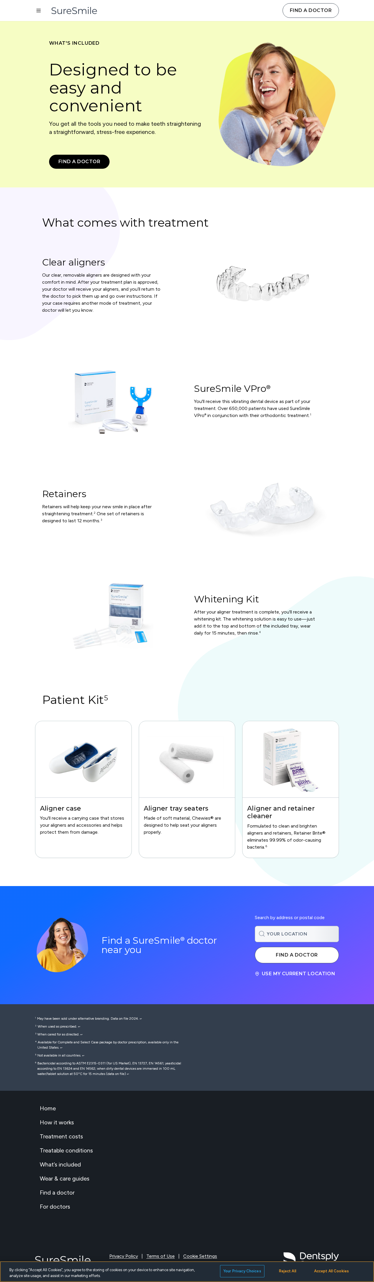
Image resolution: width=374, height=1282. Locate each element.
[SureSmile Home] (77, 10)
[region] (187, 789)
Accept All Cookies (331, 1271)
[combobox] (297, 934)
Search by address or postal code (290, 917)
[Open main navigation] (38, 10)
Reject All (287, 1271)
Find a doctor (311, 10)
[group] (83, 789)
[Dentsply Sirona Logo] (311, 1260)
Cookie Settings (200, 1256)
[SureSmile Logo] (63, 1260)
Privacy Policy (123, 1256)
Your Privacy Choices (242, 1271)
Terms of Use (160, 1256)
